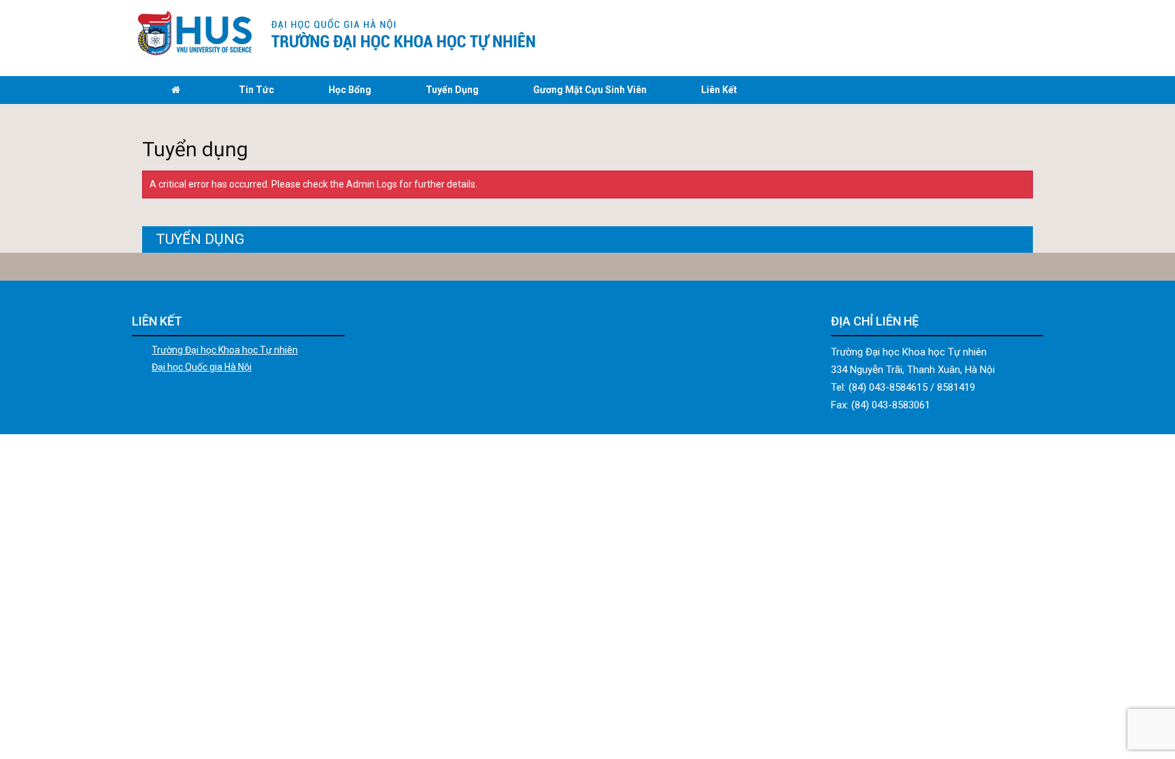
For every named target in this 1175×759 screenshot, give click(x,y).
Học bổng (349, 89)
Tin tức (256, 89)
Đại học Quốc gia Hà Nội (202, 366)
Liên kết (719, 89)
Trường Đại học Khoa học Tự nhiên (225, 350)
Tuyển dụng (452, 89)
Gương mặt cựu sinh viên (590, 89)
